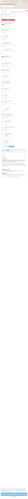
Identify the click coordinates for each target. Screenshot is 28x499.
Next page (11, 146)
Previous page (5, 146)
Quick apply (8, 19)
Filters (3, 11)
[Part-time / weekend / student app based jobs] (4, 1)
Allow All (14, 493)
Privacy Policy (16, 490)
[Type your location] (7, 6)
